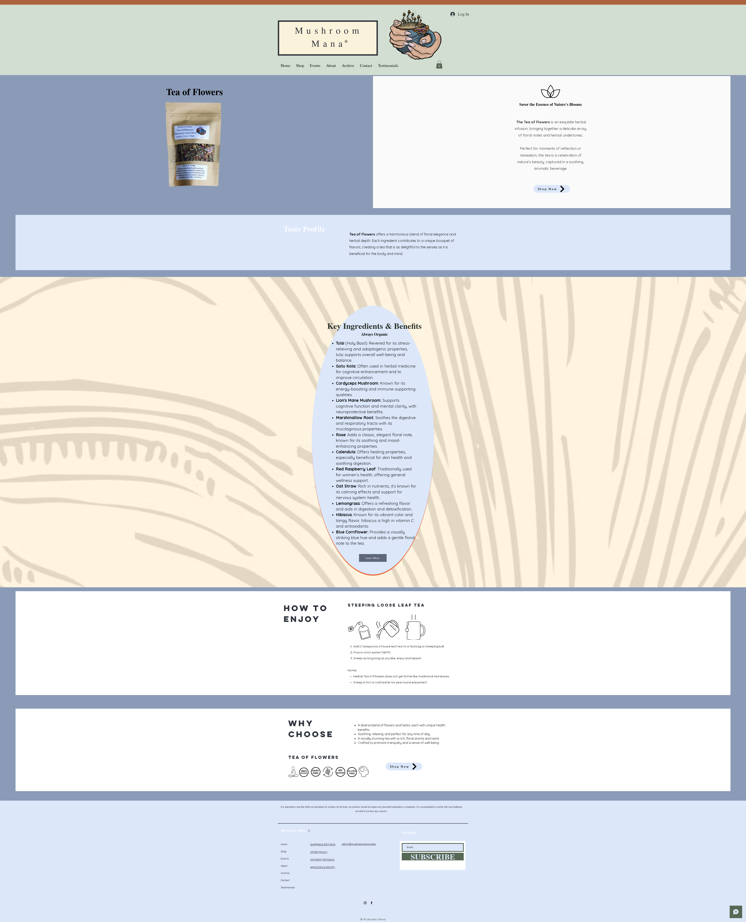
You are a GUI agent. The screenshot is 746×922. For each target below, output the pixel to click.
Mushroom (329, 30)
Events (285, 858)
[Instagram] (365, 903)
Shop (283, 851)
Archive (285, 873)
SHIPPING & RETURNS (322, 844)
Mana (328, 43)
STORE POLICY (319, 852)
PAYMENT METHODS (322, 859)
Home (284, 844)
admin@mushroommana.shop (359, 844)
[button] (439, 65)
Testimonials (288, 887)
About (284, 866)
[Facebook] (371, 903)
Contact (285, 880)
